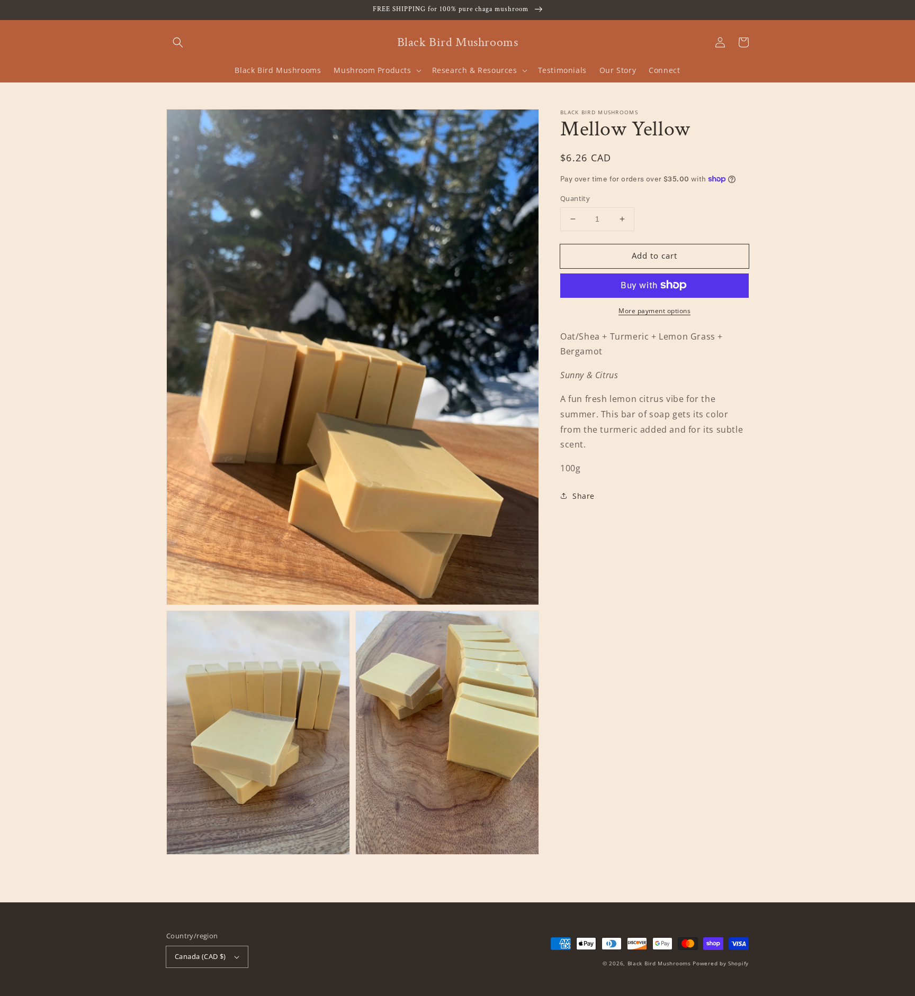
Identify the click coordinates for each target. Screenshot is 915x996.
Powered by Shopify (721, 963)
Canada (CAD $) (200, 956)
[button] (178, 42)
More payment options (654, 310)
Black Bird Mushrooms (659, 963)
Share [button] (583, 496)
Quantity (575, 198)
